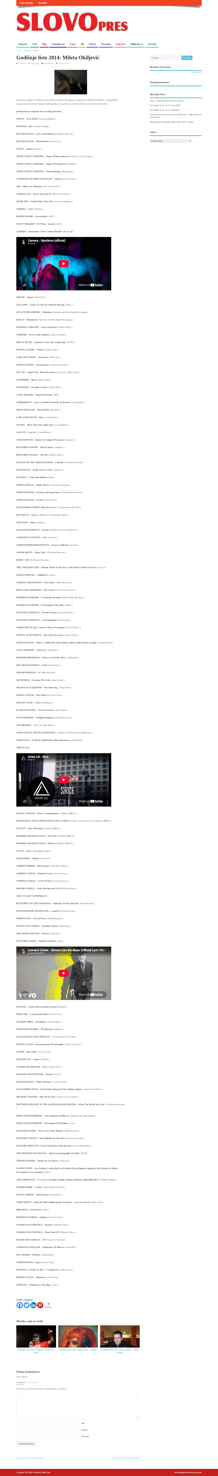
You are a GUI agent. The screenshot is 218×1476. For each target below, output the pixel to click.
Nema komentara (64, 63)
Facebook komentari (32, 1382)
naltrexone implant (196, 72)
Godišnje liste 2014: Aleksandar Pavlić (125, 1458)
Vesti (34, 44)
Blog (44, 44)
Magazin (23, 44)
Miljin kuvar (137, 44)
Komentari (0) (20, 1382)
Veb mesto (85, 1436)
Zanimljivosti (58, 44)
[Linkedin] (33, 1305)
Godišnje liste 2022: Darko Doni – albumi (78, 1350)
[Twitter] (26, 1305)
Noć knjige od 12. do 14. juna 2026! (165, 105)
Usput (72, 44)
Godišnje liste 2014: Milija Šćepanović (31, 1458)
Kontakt (43, 3)
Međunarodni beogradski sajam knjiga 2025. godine (171, 122)
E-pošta (85, 1430)
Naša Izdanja (26, 3)
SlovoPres (22, 63)
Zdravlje (152, 44)
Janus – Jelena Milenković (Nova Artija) (166, 101)
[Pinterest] (40, 1305)
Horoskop (106, 44)
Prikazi (92, 44)
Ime (83, 1423)
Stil (82, 44)
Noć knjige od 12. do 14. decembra (164, 110)
